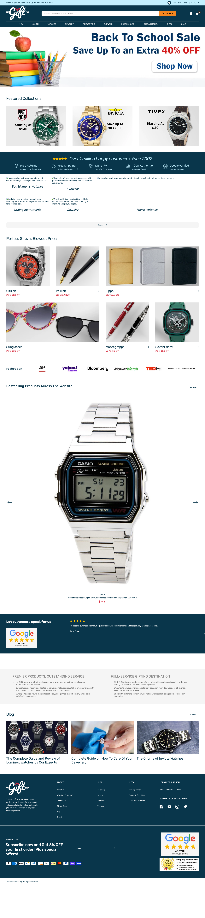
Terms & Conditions (137, 795)
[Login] (191, 13)
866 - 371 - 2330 (174, 789)
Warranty (101, 165)
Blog (59, 811)
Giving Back (62, 806)
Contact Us (61, 800)
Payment (100, 800)
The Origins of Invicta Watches (160, 758)
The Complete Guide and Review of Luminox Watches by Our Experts (33, 760)
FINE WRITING (89, 24)
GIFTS (170, 24)
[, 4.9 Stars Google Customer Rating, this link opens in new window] (180, 844)
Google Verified (179, 165)
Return (100, 795)
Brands (59, 817)
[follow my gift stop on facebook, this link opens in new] (161, 808)
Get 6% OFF (52, 844)
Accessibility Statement (138, 800)
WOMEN (35, 24)
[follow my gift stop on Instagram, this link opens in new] (177, 808)
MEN (21, 24)
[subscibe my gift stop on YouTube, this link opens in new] (169, 808)
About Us (60, 789)
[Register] (113, 848)
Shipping (101, 789)
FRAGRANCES (127, 24)
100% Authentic (142, 165)
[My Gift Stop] (17, 782)
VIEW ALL (194, 387)
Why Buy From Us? (65, 795)
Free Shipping (67, 165)
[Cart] (197, 13)
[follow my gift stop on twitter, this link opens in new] (185, 808)
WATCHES (52, 24)
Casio (103, 595)
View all (194, 714)
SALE (183, 24)
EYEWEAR (108, 24)
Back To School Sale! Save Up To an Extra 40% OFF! (29, 3)
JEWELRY (69, 24)
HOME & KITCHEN (150, 24)
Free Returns (28, 165)
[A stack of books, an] (102, 58)
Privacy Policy (135, 789)
